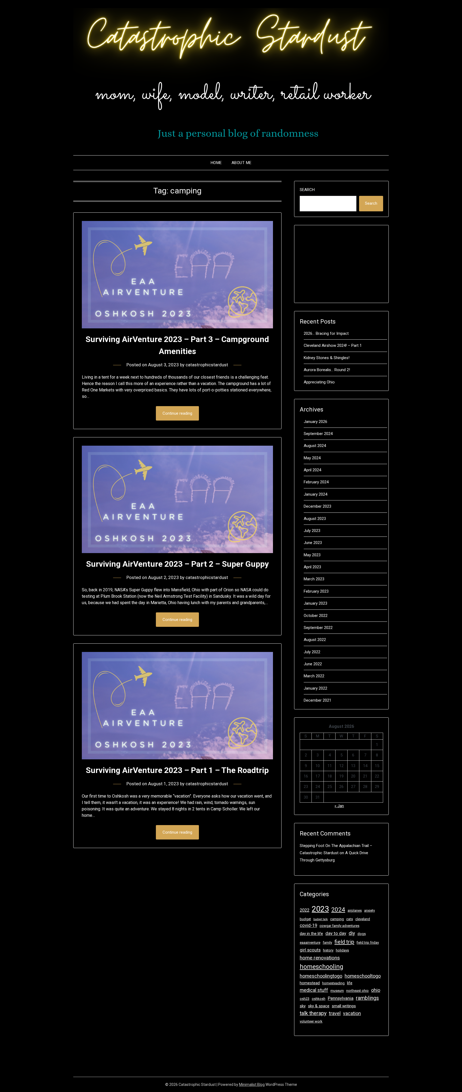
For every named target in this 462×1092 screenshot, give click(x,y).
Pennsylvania (340, 998)
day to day (335, 933)
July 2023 (312, 530)
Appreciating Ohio (319, 382)
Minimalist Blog (252, 1084)
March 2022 (314, 676)
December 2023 (317, 506)
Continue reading (177, 413)
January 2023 (315, 603)
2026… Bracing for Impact (326, 333)
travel (335, 1013)
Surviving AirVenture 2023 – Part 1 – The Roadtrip (177, 770)
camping (337, 919)
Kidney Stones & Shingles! (326, 357)
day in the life (311, 933)
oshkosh (318, 999)
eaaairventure (310, 943)
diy (352, 933)
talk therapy (313, 1013)
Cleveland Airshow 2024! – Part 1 (333, 345)
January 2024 (315, 494)
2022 (304, 910)
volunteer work (311, 1021)
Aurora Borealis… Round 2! (327, 369)
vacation (352, 1013)
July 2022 (312, 652)
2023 (320, 909)
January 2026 (315, 421)
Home (216, 162)
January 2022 (315, 688)
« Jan (339, 805)
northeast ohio (357, 991)
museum (337, 991)
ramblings (367, 998)
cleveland (362, 919)
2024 (338, 909)
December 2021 (317, 700)
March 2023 (314, 579)
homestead (310, 983)
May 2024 (312, 458)
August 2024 (315, 445)
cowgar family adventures (339, 926)
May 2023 (312, 555)
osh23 (304, 999)
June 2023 (313, 542)
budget (305, 919)
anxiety (369, 910)
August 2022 (315, 639)
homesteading (333, 983)
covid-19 (308, 925)
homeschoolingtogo (321, 976)
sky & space (318, 1006)
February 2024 (316, 482)
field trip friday (368, 943)
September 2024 (318, 433)
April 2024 (312, 470)
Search (307, 189)
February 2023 (316, 591)
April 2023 (312, 567)
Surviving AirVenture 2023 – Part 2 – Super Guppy (177, 564)
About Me (242, 162)
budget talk (320, 919)
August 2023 (315, 518)
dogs (361, 934)
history (328, 950)
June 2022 (313, 664)
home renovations (320, 958)
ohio (375, 990)
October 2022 (316, 615)
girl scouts (310, 950)
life (349, 983)
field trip (344, 942)
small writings (344, 1006)
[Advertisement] (341, 264)
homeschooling (321, 966)
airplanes (355, 910)
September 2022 (318, 627)
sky (303, 1006)
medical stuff (314, 990)
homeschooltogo (363, 976)
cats (349, 919)
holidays (342, 950)
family (327, 943)
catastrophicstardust (207, 364)
